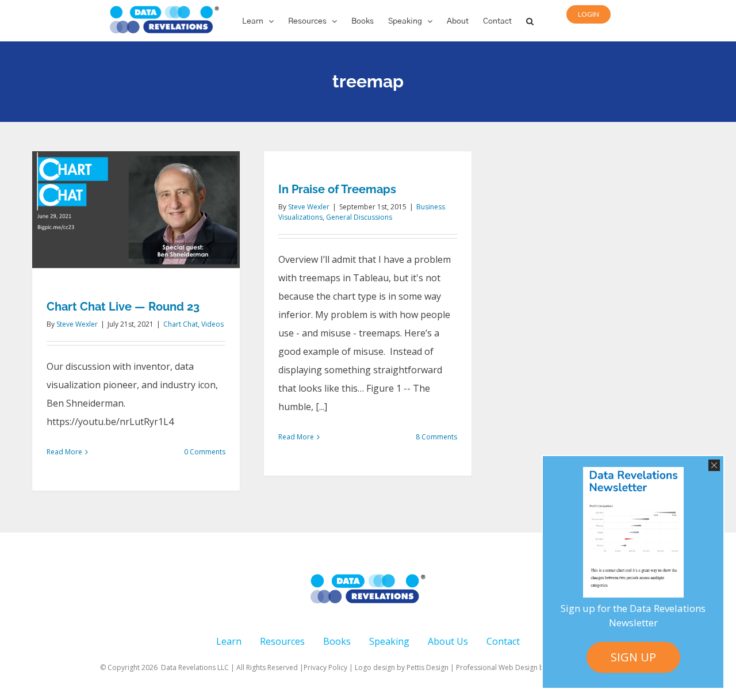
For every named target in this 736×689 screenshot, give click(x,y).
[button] (530, 20)
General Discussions (359, 217)
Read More (64, 452)
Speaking (389, 641)
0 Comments (204, 452)
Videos (212, 324)
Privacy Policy (325, 667)
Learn (228, 641)
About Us (448, 641)
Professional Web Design (497, 667)
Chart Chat (180, 324)
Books (337, 641)
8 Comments (436, 437)
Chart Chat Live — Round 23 (123, 306)
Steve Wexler (77, 324)
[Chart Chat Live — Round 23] (136, 209)
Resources (282, 641)
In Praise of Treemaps (337, 189)
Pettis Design (427, 667)
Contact (503, 641)
